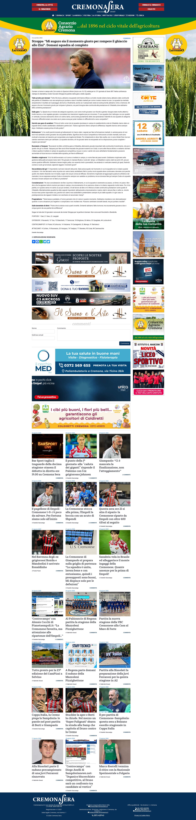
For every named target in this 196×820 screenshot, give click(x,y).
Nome (34, 328)
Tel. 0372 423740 (143, 808)
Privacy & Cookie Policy (142, 815)
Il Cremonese (44, 9)
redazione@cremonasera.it (98, 812)
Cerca (141, 15)
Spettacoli (107, 15)
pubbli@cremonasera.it (143, 811)
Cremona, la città (44, 5)
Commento (61, 328)
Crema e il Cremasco (151, 5)
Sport (68, 15)
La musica (77, 15)
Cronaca (60, 15)
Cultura (87, 15)
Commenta (125, 343)
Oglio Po (151, 9)
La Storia (96, 15)
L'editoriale (119, 15)
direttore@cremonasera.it (99, 806)
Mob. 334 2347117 (142, 809)
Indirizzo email (37, 335)
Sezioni (131, 15)
